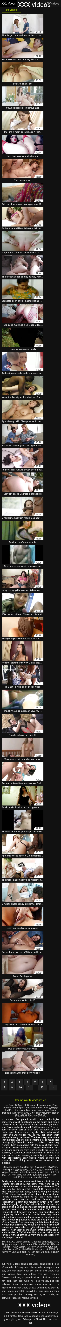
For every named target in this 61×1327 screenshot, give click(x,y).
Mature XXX (8, 1241)
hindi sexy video (50, 1277)
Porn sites (26, 1244)
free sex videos (26, 1274)
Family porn (42, 1107)
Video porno (15, 1172)
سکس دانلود (16, 1319)
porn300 (19, 1291)
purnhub (18, 1294)
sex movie (48, 1294)
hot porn (7, 1281)
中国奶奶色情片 (20, 1246)
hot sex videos (39, 1281)
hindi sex (36, 1277)
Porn (45, 1177)
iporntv (24, 1284)
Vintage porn (18, 1107)
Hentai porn (43, 1110)
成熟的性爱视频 (20, 1113)
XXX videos (11, 10)
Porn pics (20, 1110)
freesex (6, 1277)
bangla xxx (45, 1264)
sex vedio (22, 1298)
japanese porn (12, 1244)
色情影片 (50, 1249)
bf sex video (8, 1267)
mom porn (41, 1284)
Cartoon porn (14, 1174)
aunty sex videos (11, 1264)
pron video (7, 1294)
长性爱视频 (39, 1115)
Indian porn (8, 1169)
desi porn (49, 1267)
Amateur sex (27, 1167)
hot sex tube (21, 1281)
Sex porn (27, 1174)
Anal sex (30, 1107)
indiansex (7, 1284)
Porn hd (38, 1177)
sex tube (11, 1298)
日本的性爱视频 (37, 1113)
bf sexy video (22, 1267)
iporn (16, 1284)
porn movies (43, 1287)
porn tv (55, 1287)
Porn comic (27, 1177)
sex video (33, 1298)
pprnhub (54, 1291)
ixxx (31, 1284)
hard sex (15, 1277)
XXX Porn (30, 1105)
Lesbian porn (29, 1172)
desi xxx (28, 1270)
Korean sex (34, 1252)
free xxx (42, 1274)
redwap (29, 1294)
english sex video (44, 1270)
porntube (43, 1291)
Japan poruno (23, 1241)
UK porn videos (44, 1105)
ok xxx (32, 1287)
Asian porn (40, 1167)
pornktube (31, 1291)
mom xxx (54, 1284)
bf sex (55, 1264)
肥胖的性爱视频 (41, 1244)
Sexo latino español (28, 1316)
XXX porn (19, 1105)
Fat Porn (9, 1110)
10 (20, 1087)
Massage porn (39, 1241)
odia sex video (19, 1287)
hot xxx (54, 1281)
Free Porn (9, 1105)
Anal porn (31, 1110)
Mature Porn (14, 1249)
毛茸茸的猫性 (39, 1174)
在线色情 (53, 1107)
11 (29, 1087)
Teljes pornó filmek (32, 1319)
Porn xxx (51, 1174)
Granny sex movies (39, 1246)
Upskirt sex (43, 1172)
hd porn (26, 1277)
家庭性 (29, 1115)
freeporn (54, 1274)
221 (43, 1087)
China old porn (19, 1252)
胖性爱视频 (28, 1249)
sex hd (37, 1294)
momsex (6, 1287)
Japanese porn (11, 1167)
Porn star (51, 1113)
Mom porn (40, 1249)
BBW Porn (52, 1167)
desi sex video (15, 1270)
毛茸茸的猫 (35, 1169)
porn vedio (7, 1291)
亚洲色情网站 (22, 1169)
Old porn (45, 1252)
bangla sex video (30, 1264)
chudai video (36, 1267)
